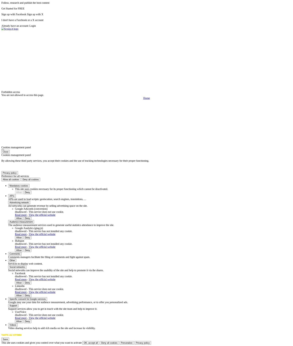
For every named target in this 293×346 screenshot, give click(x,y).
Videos (12, 325)
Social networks (17, 267)
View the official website (42, 214)
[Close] (2, 149)
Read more (21, 214)
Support (13, 305)
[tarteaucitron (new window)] (11, 336)
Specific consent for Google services (27, 299)
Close (5, 151)
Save (5, 339)
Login (32, 25)
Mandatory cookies (18, 186)
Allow (19, 192)
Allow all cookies (11, 179)
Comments (14, 254)
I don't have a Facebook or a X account (22, 20)
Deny (27, 192)
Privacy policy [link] (10, 173)
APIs (11, 196)
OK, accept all (91, 343)
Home (146, 98)
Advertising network (19, 202)
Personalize (126, 343)
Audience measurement (21, 222)
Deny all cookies (31, 179)
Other (12, 260)
